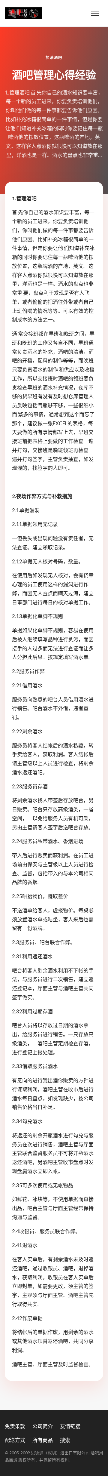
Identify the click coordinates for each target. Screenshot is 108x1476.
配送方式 (15, 1440)
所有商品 (42, 1440)
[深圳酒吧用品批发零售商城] (23, 13)
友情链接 (70, 1426)
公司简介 (42, 1426)
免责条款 (15, 1426)
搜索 (65, 1440)
